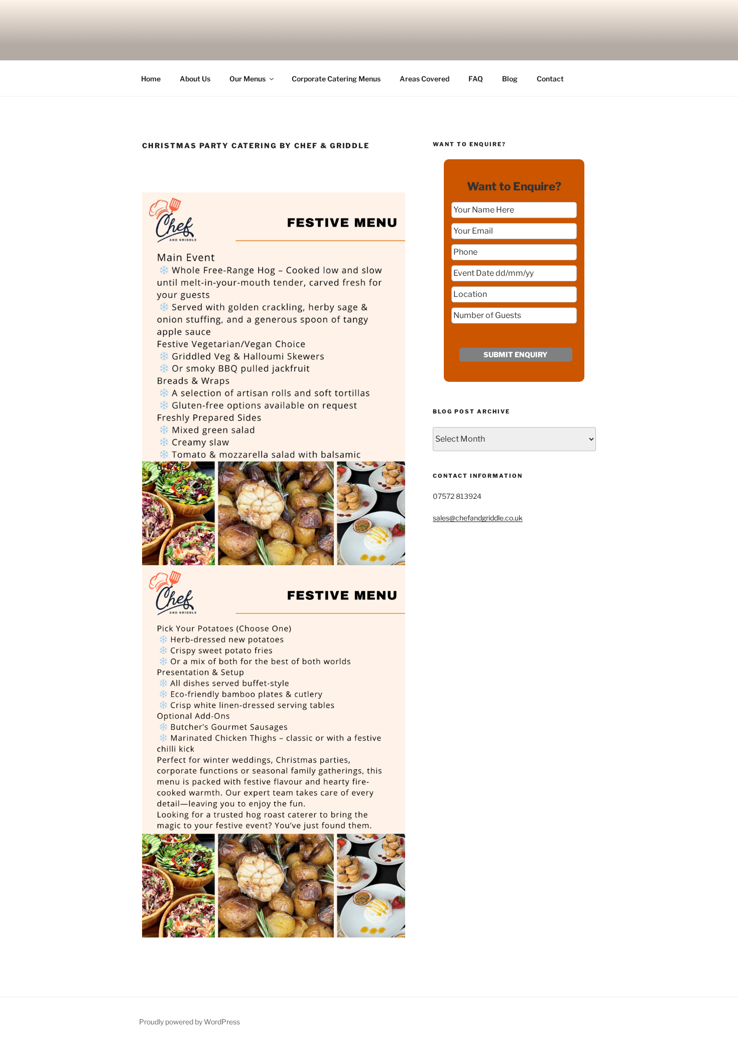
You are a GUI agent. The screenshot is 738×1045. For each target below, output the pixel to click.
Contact (550, 78)
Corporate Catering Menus (336, 78)
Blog (510, 78)
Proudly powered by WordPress (189, 1021)
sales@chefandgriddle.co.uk (478, 517)
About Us (195, 78)
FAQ (475, 78)
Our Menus (247, 78)
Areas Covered (424, 78)
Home (151, 78)
